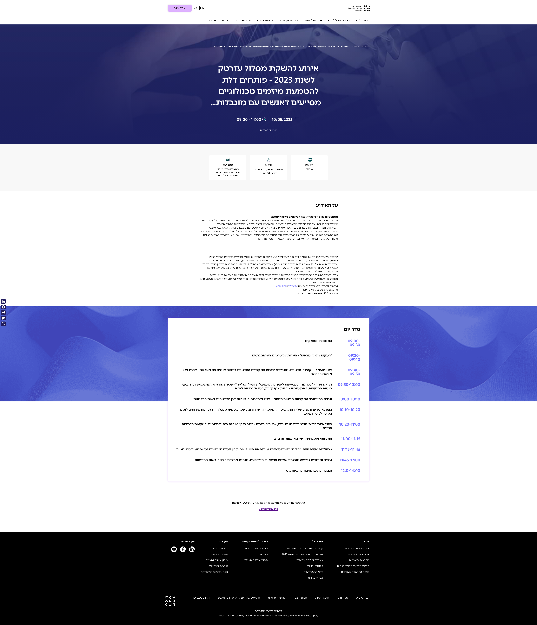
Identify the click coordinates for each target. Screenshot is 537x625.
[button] (195, 8)
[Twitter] (3, 318)
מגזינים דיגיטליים (218, 554)
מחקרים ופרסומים (359, 560)
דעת (268, 611)
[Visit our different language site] (202, 8)
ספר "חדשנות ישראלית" (214, 571)
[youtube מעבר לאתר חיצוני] (174, 549)
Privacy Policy (282, 615)
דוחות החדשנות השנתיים (355, 571)
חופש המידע (322, 597)
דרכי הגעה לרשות (313, 571)
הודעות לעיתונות (218, 566)
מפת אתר (342, 597)
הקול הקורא (280, 286)
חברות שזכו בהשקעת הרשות (353, 566)
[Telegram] (3, 312)
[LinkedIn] (3, 301)
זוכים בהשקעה (291, 20)
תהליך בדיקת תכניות (256, 560)
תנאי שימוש (362, 597)
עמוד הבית (364, 46)
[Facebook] (3, 307)
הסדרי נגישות (315, 577)
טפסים (264, 554)
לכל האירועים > (268, 509)
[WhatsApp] (3, 324)
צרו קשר (211, 20)
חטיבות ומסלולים (340, 20)
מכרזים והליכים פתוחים (309, 560)
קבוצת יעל (260, 611)
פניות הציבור (300, 597)
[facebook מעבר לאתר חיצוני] (183, 549)
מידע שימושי (267, 20)
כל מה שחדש (229, 20)
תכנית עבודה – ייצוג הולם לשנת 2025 (302, 554)
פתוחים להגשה (313, 20)
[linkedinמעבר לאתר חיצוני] (192, 549)
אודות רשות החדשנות (357, 548)
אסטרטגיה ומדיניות (358, 554)
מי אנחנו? (364, 20)
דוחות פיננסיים (201, 597)
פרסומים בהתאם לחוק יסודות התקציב (239, 597)
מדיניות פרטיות (276, 597)
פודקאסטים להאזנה (217, 560)
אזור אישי (179, 8)
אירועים (246, 20)
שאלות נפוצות (315, 566)
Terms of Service (302, 615)
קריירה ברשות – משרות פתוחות (305, 548)
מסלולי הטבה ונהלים (256, 548)
